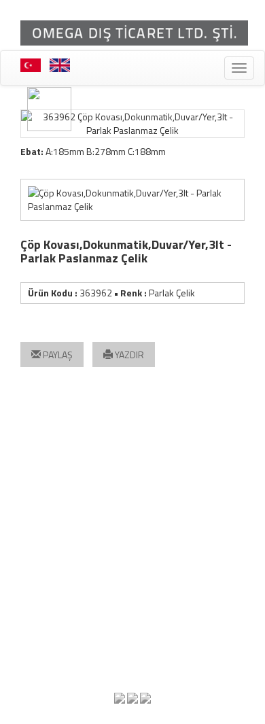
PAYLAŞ (57, 354)
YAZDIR (128, 354)
